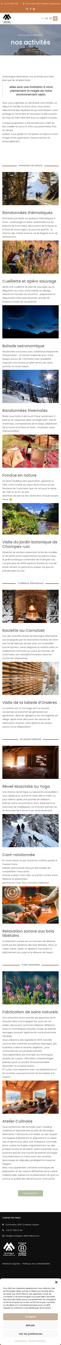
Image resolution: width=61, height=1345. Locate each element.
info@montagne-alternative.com (22, 1235)
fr (42, 18)
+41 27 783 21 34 (10, 3)
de (50, 18)
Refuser (30, 1325)
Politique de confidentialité (36, 1263)
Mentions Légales (37, 1340)
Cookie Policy (21, 1340)
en (46, 18)
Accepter (30, 1316)
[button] (56, 1282)
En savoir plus (30, 1193)
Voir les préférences (30, 1334)
